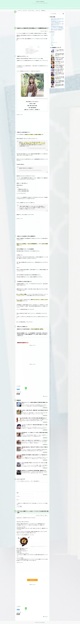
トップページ (19, 10)
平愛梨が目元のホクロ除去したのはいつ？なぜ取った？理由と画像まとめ (59, 58)
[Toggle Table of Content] (38, 47)
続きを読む (33, 579)
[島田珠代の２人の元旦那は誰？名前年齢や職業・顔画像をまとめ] (19, 472)
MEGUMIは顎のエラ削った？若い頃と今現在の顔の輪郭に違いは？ (34, 418)
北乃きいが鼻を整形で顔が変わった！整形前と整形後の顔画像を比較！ (59, 81)
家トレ (52, 43)
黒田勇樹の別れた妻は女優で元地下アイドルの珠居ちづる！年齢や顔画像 (57, 27)
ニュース (52, 39)
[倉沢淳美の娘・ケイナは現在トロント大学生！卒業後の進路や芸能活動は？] (19, 434)
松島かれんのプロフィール (30, 48)
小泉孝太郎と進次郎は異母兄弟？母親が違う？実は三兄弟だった (59, 54)
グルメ (52, 36)
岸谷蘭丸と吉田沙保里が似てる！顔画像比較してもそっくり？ (57, 24)
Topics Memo (40, 1)
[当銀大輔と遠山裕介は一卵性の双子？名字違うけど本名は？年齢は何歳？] (19, 449)
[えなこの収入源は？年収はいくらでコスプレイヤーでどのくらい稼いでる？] (19, 464)
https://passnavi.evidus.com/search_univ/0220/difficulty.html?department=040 (30, 170)
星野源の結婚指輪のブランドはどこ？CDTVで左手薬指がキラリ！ (59, 73)
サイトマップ (25, 10)
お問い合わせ (43, 10)
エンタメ (52, 35)
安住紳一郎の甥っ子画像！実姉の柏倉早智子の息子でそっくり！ (57, 19)
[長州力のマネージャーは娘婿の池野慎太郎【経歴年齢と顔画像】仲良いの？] (19, 404)
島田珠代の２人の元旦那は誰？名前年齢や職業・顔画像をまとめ (34, 470)
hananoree (46, 396)
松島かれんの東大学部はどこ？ (30, 49)
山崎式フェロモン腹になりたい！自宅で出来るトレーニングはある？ (35, 440)
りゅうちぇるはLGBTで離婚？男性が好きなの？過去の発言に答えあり (59, 77)
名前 (18, 492)
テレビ (47, 31)
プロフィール (38, 10)
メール (18, 496)
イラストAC (40, 546)
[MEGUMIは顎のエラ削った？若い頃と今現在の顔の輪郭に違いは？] (19, 420)
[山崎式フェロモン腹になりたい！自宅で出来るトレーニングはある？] (19, 442)
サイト (18, 499)
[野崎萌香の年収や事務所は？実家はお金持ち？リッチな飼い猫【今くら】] (19, 456)
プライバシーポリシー (31, 10)
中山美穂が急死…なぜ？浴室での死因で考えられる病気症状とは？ (57, 22)
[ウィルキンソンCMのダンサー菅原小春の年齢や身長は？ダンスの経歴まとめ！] (19, 426)
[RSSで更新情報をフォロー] (19, 394)
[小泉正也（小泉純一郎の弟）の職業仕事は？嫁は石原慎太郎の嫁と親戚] (19, 412)
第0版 (44, 622)
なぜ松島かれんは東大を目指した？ (31, 52)
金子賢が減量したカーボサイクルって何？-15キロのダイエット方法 (59, 62)
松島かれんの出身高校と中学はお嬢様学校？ (32, 50)
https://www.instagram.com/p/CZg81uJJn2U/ (42, 98)
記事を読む (45, 407)
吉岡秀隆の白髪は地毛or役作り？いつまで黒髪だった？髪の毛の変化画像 (59, 66)
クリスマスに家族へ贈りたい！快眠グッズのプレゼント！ (59, 50)
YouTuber (52, 33)
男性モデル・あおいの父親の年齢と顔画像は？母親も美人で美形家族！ (57, 29)
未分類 (52, 45)
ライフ (52, 41)
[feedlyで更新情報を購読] (17, 394)
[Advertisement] (32, 19)
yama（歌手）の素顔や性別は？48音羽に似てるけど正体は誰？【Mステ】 (59, 70)
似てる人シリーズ (54, 42)
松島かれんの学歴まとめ (29, 53)
